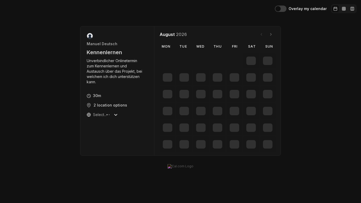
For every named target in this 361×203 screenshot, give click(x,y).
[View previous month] (261, 34)
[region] (117, 71)
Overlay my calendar (308, 9)
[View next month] (271, 34)
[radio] (335, 9)
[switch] (280, 9)
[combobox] (93, 115)
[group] (344, 8)
